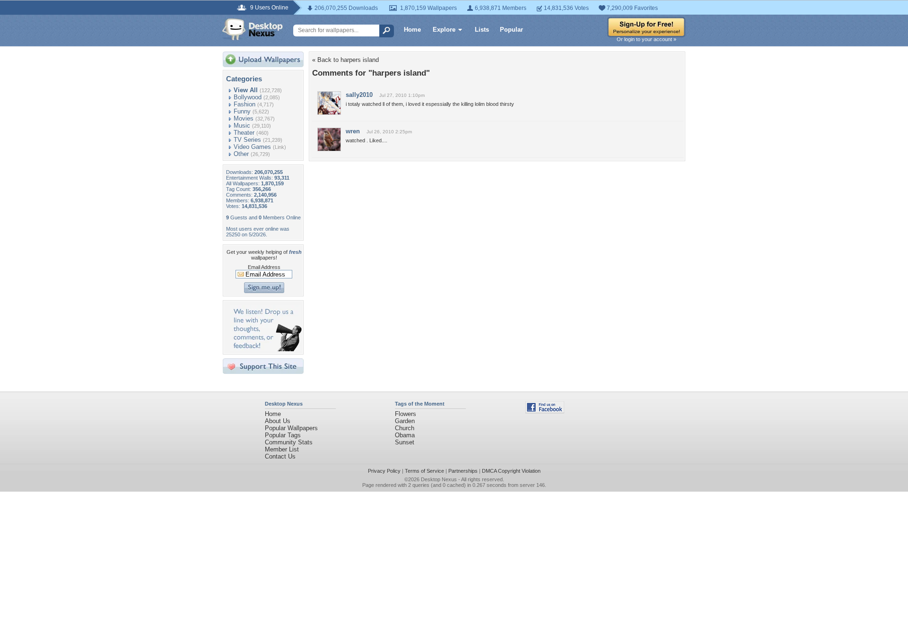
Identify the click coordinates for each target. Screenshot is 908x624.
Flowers (405, 413)
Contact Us (280, 456)
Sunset (404, 442)
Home (412, 29)
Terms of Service (424, 471)
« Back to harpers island (345, 59)
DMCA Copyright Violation (511, 471)
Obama (405, 435)
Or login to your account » (646, 39)
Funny (242, 111)
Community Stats (289, 442)
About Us (277, 421)
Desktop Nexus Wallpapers (252, 29)
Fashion (244, 104)
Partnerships (463, 471)
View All (246, 90)
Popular (511, 29)
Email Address (264, 267)
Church (404, 428)
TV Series (247, 139)
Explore (444, 29)
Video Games (252, 146)
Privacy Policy (384, 471)
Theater (244, 132)
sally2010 (359, 94)
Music (242, 125)
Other (241, 153)
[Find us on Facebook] (544, 411)
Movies (243, 118)
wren (353, 131)
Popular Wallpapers (291, 428)
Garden (405, 421)
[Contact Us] (266, 349)
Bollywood (248, 97)
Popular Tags (283, 435)
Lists (482, 29)
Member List (282, 449)
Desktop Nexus (439, 479)
